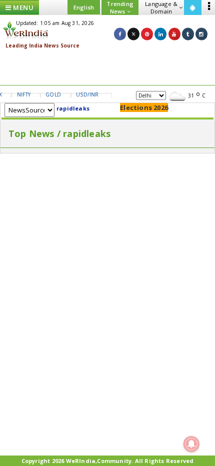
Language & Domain (161, 7)
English (84, 7)
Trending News (120, 7)
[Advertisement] (108, 67)
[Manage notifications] (192, 444)
